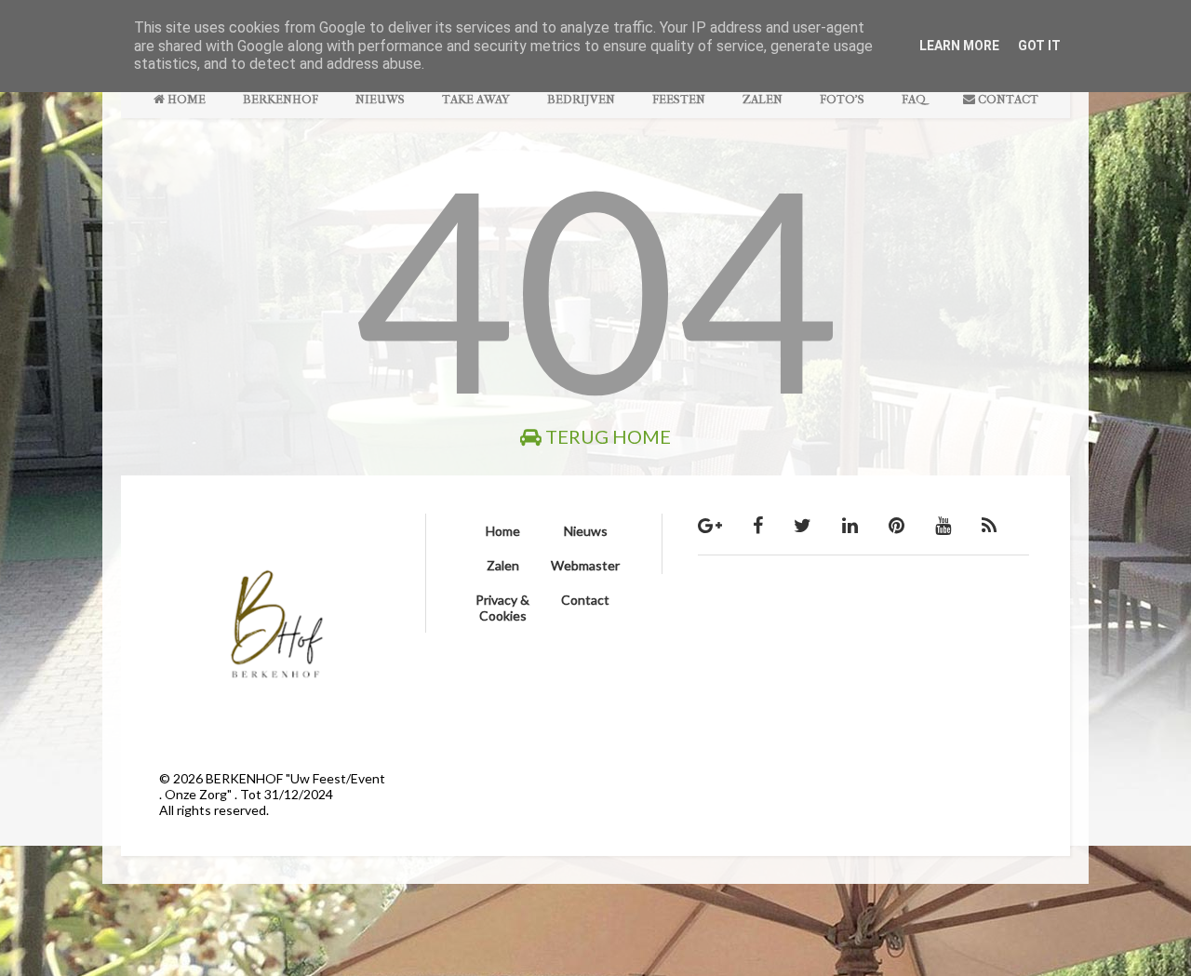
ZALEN (763, 99)
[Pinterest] (896, 525)
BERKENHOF (280, 99)
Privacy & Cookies (502, 607)
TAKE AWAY (476, 99)
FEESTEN (678, 99)
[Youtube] (943, 525)
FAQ (914, 99)
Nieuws (586, 531)
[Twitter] (802, 525)
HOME (185, 99)
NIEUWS (380, 99)
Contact (585, 600)
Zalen (503, 565)
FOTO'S (842, 99)
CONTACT (1006, 99)
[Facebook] (758, 525)
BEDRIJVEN (581, 99)
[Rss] (989, 525)
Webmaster (585, 565)
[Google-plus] (710, 525)
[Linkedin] (850, 525)
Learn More (959, 45)
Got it (1039, 45)
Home (503, 531)
